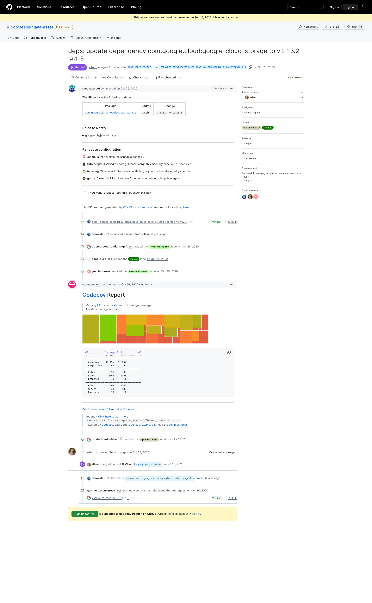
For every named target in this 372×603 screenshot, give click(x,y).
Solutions (44, 7)
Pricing (136, 7)
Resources (67, 7)
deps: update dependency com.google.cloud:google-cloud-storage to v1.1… (139, 222)
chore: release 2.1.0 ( (107, 498)
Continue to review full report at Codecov (108, 409)
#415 (100, 305)
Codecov (94, 294)
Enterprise (116, 7)
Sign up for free (85, 513)
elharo (93, 67)
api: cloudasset (149, 439)
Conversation (87, 77)
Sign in (196, 513)
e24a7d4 (232, 222)
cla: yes (134, 259)
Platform (23, 7)
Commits (116, 77)
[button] (231, 88)
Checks (142, 77)
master (114, 305)
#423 (124, 498)
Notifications (311, 26)
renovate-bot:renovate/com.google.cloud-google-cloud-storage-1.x (203, 67)
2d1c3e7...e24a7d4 (143, 424)
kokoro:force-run (159, 246)
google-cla (99, 258)
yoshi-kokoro (101, 271)
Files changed (171, 77)
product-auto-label (104, 439)
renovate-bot (91, 88)
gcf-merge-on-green (101, 490)
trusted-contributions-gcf (109, 246)
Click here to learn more (113, 416)
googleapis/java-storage (100, 135)
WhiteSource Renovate (137, 207)
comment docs (178, 424)
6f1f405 (232, 498)
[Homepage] (9, 7)
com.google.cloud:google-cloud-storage (110, 112)
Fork (334, 26)
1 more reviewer (251, 92)
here (186, 207)
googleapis (21, 27)
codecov (88, 284)
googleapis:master (139, 67)
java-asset (43, 27)
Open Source (91, 7)
